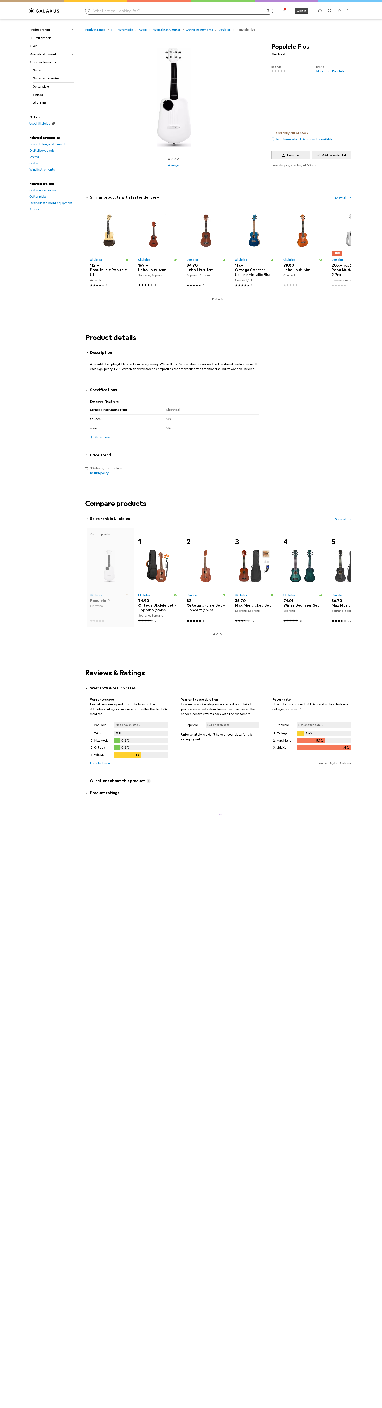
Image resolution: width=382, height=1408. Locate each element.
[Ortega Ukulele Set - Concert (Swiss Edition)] (206, 577)
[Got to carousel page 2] (172, 159)
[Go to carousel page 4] (222, 299)
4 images (174, 165)
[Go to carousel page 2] (216, 299)
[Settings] (283, 11)
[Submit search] (89, 11)
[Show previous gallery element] (84, 98)
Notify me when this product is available (304, 139)
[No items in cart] (348, 11)
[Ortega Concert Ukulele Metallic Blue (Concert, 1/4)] (254, 249)
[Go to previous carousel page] (92, 249)
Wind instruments (42, 170)
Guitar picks (41, 87)
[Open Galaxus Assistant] (320, 11)
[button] (311, 133)
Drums (34, 157)
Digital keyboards (41, 151)
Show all (340, 198)
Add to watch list (334, 155)
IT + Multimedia (40, 38)
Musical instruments (43, 54)
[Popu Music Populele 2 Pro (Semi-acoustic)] (351, 249)
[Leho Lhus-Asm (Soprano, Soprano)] (158, 249)
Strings (38, 95)
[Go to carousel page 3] (219, 299)
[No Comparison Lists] (329, 11)
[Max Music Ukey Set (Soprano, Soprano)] (254, 577)
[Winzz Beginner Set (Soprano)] (303, 577)
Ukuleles (39, 103)
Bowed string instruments (48, 144)
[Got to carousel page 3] (175, 159)
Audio (33, 46)
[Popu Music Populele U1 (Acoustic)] (109, 249)
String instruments (42, 62)
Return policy (99, 473)
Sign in (301, 11)
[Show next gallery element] (264, 98)
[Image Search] (268, 11)
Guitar (37, 70)
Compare (293, 155)
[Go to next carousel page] (344, 249)
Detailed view (100, 763)
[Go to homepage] (44, 11)
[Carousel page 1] (169, 159)
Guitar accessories (46, 78)
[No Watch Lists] (339, 11)
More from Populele (330, 69)
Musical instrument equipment (51, 203)
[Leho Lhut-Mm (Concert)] (303, 249)
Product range (39, 30)
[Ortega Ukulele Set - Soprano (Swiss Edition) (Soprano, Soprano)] (158, 577)
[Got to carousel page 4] (178, 159)
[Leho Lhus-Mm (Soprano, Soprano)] (206, 249)
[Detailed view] (129, 740)
